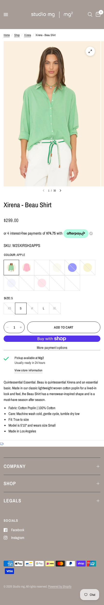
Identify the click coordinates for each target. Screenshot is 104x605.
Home (7, 35)
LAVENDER (11, 283)
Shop (17, 35)
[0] (97, 14)
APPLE (11, 267)
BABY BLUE (42, 267)
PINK (42, 283)
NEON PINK (26, 267)
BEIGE (57, 267)
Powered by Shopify (59, 586)
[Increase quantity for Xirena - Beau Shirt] (20, 327)
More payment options (52, 347)
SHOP (10, 483)
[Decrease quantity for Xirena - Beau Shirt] (7, 327)
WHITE (72, 283)
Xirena (27, 35)
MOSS (26, 283)
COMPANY (15, 466)
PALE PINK (57, 283)
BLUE (72, 267)
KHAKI (87, 267)
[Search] (90, 14)
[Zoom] (90, 51)
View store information (29, 370)
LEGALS (12, 500)
